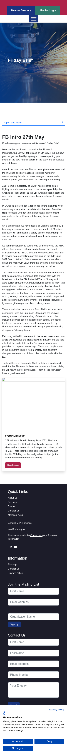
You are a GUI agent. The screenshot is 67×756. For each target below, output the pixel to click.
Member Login (48, 10)
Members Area (15, 515)
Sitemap (12, 564)
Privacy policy (56, 709)
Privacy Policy (15, 573)
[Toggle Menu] (33, 19)
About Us (13, 498)
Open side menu (12, 122)
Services (12, 502)
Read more (13, 465)
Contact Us (13, 510)
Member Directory (21, 10)
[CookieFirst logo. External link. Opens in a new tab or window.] (4, 713)
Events (11, 506)
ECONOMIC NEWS (15, 436)
